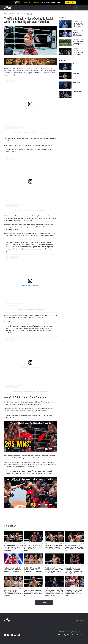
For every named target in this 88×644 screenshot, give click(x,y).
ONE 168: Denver (42, 464)
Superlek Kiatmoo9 (19, 464)
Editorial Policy (71, 635)
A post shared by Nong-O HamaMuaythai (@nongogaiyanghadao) (30, 391)
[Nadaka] (65, 66)
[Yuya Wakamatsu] (65, 94)
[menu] (81, 7)
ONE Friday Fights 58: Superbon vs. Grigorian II (19, 68)
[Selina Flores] (65, 75)
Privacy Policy (62, 635)
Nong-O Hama (33, 70)
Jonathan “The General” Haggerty (46, 218)
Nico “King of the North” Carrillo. (28, 220)
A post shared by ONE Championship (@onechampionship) (30, 133)
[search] (76, 7)
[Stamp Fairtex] (65, 85)
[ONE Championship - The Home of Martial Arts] (8, 8)
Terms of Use (80, 635)
